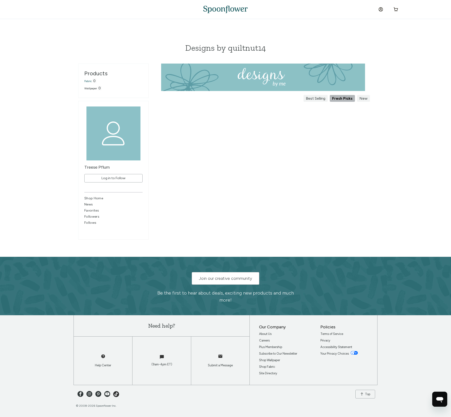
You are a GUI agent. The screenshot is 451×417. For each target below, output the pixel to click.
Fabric (88, 81)
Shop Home (93, 198)
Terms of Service (331, 334)
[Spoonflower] (225, 9)
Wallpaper (90, 88)
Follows (90, 223)
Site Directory (268, 373)
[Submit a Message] (220, 358)
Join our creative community (225, 278)
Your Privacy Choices (335, 353)
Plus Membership (270, 347)
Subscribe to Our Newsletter (278, 353)
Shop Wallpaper (269, 360)
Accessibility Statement (336, 347)
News (88, 204)
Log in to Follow (113, 178)
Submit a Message (220, 365)
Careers (264, 340)
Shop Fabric (267, 366)
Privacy (325, 340)
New (363, 98)
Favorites (91, 210)
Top (367, 394)
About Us (265, 334)
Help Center (103, 365)
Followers (91, 217)
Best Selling (315, 98)
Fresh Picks (342, 98)
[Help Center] (103, 358)
